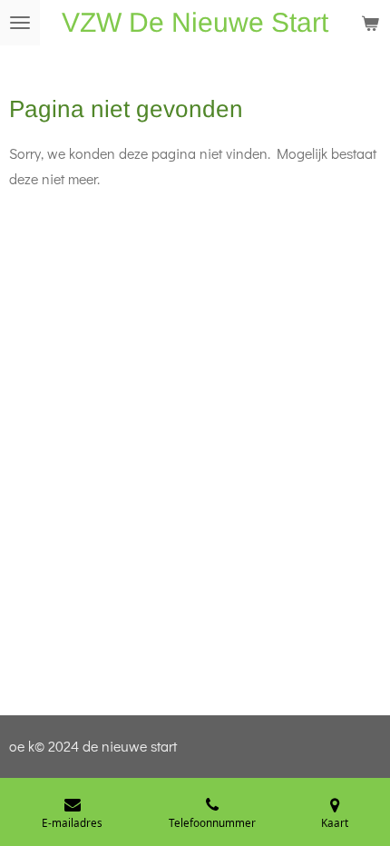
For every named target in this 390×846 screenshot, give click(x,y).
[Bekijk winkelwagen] (370, 22)
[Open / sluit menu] (20, 22)
